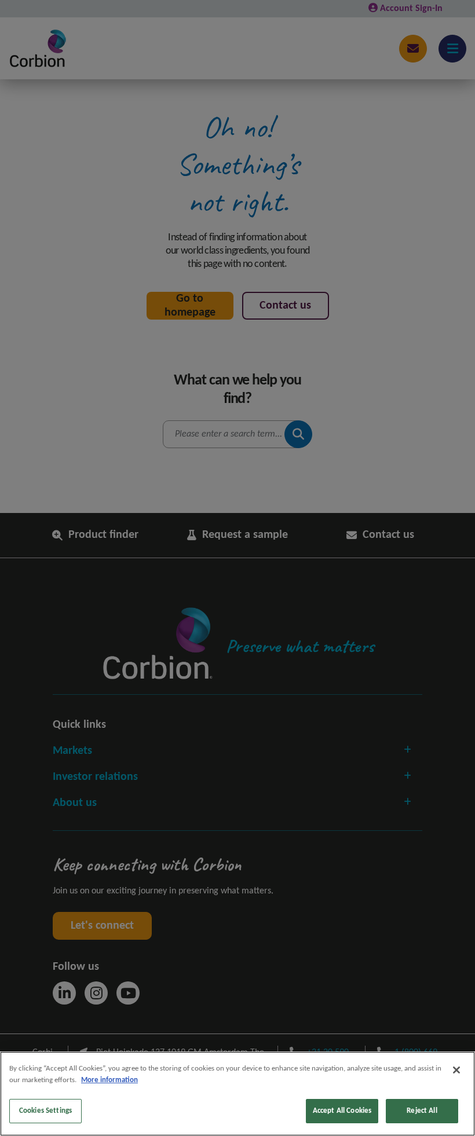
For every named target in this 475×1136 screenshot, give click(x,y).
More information (109, 1080)
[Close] (456, 1070)
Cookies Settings (45, 1111)
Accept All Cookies (342, 1111)
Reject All (422, 1111)
